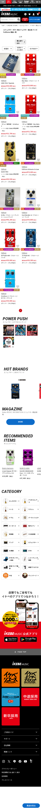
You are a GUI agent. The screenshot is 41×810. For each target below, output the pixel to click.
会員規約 (5, 776)
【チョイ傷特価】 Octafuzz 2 (10, 125)
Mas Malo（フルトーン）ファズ (30, 82)
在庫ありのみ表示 (20, 48)
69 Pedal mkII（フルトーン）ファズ (10, 256)
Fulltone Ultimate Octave (30, 169)
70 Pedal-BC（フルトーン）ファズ (31, 256)
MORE (20, 422)
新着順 (6, 48)
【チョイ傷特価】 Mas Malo (31, 124)
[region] (20, 389)
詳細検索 (25, 19)
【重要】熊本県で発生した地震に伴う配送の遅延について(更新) (21, 6)
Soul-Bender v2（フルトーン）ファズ (30, 216)
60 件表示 (33, 48)
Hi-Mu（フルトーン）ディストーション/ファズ (10, 216)
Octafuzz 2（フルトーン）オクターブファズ (9, 297)
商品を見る (31, 805)
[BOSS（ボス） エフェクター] (15, 389)
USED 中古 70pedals (7, 83)
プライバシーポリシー (9, 768)
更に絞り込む (20, 42)
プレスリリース (7, 780)
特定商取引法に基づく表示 (11, 772)
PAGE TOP (22, 652)
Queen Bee (4, 172)
